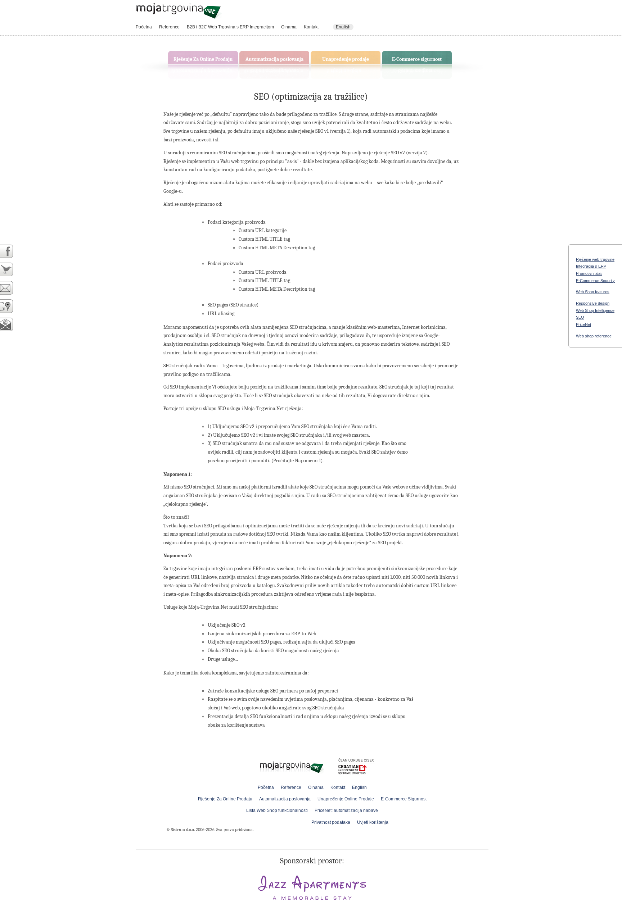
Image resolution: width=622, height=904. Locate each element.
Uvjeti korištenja (372, 822)
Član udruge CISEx (356, 767)
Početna (144, 26)
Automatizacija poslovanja (274, 59)
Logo (179, 11)
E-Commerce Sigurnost (404, 798)
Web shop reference (594, 336)
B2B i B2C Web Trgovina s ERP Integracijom (230, 26)
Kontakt (311, 26)
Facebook (10, 251)
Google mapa (10, 306)
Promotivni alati (589, 273)
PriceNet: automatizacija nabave (346, 810)
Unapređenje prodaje (345, 59)
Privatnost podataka (330, 822)
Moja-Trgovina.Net (293, 765)
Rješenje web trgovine (595, 259)
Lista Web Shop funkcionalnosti (277, 810)
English (343, 26)
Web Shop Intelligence (595, 310)
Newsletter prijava (10, 325)
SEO (580, 317)
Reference (169, 26)
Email (10, 288)
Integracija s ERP (591, 266)
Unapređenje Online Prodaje (345, 798)
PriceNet (583, 324)
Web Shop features (592, 292)
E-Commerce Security (595, 280)
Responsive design (592, 303)
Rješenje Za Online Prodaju (203, 59)
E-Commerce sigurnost (417, 59)
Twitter (10, 270)
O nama (289, 26)
